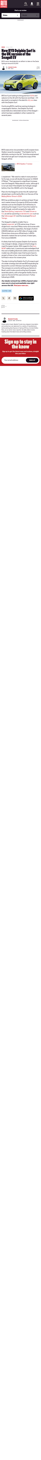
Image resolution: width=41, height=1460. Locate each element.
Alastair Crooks (12, 67)
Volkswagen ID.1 (10, 216)
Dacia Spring (9, 211)
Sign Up (32, 360)
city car (30, 100)
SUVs (32, 96)
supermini (10, 224)
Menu (38, 5)
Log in (31, 5)
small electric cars (26, 214)
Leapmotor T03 (20, 211)
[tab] (20, 307)
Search (25, 5)
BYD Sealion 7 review (24, 164)
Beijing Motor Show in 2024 (12, 196)
